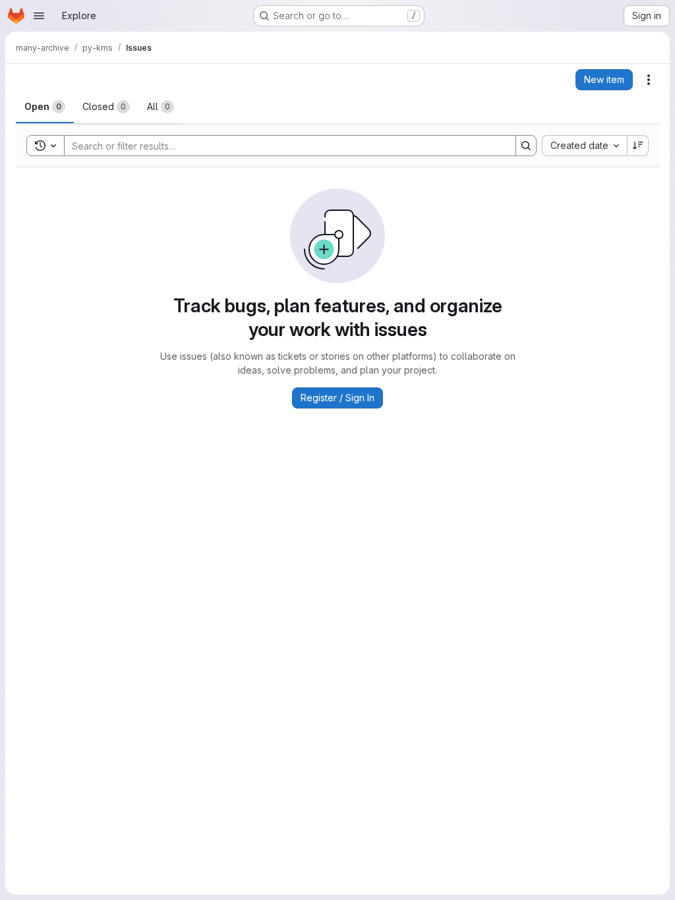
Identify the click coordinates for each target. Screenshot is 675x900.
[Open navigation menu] (38, 15)
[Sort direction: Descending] (638, 145)
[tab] (45, 106)
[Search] (526, 145)
